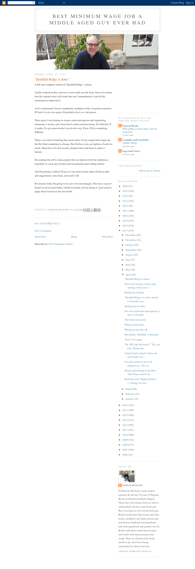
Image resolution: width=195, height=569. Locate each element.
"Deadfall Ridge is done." (138, 279)
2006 (125, 454)
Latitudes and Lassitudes (135, 139)
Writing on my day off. (136, 329)
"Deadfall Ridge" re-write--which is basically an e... (141, 299)
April (128, 274)
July (127, 259)
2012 (125, 425)
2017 (125, 230)
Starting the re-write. (135, 306)
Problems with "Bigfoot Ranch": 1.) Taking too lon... (141, 381)
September (131, 249)
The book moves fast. (135, 319)
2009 (125, 439)
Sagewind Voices (131, 151)
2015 (125, 410)
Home (74, 236)
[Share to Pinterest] (99, 210)
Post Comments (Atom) (61, 244)
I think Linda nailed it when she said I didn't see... (141, 355)
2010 (125, 435)
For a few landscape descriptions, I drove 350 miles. (142, 313)
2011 (125, 430)
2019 (125, 220)
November (131, 240)
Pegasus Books (130, 125)
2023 (125, 201)
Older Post (107, 236)
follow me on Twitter (149, 170)
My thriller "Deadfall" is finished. (142, 334)
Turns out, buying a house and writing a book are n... (140, 285)
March (129, 389)
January (129, 399)
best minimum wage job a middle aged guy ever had (97, 19)
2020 (125, 215)
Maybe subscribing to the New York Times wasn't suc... (140, 372)
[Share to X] (92, 210)
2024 (125, 196)
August (129, 254)
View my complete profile (135, 551)
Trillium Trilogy (129, 142)
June (128, 264)
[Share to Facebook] (95, 210)
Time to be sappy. (134, 339)
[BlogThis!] (88, 210)
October (129, 245)
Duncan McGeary (132, 485)
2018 (125, 225)
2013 (125, 420)
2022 (125, 205)
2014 (125, 415)
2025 (125, 191)
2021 (125, 210)
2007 (125, 449)
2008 (125, 444)
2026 (125, 186)
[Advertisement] (137, 89)
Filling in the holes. (135, 324)
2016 (125, 405)
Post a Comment (43, 230)
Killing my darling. (134, 292)
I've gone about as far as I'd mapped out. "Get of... (138, 363)
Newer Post (40, 236)
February (130, 394)
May (128, 269)
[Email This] (84, 210)
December (130, 235)
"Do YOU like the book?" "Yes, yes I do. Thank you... (142, 346)
